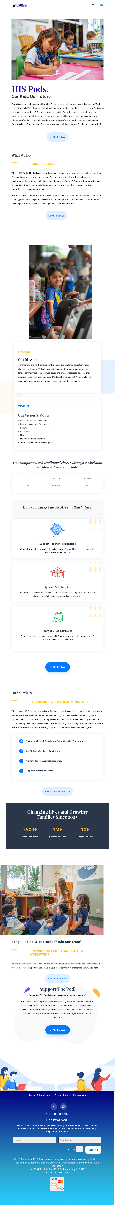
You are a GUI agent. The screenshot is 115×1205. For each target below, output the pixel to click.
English (87, 479)
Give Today (58, 137)
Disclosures (79, 1095)
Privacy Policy (62, 1095)
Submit (93, 1150)
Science (57, 479)
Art (28, 485)
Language (57, 485)
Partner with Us (57, 791)
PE (87, 485)
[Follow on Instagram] (63, 1106)
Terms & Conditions (40, 1095)
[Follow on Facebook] (53, 1106)
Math (27, 479)
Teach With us (57, 978)
